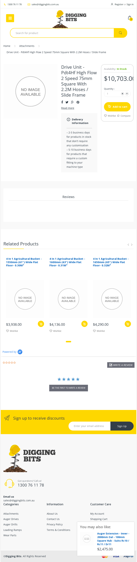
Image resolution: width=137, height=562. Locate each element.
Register (119, 4)
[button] (121, 365)
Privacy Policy (55, 524)
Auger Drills (10, 524)
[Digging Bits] (70, 18)
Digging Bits (13, 556)
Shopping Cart (98, 519)
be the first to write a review (68, 387)
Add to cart (120, 106)
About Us (52, 513)
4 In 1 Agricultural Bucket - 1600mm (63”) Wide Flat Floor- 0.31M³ (67, 262)
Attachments (26, 46)
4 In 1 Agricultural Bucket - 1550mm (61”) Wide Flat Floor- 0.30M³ (24, 262)
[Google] (72, 102)
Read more (67, 108)
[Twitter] (66, 102)
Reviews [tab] (68, 197)
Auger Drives (11, 519)
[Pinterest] (78, 102)
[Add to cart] (41, 324)
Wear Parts (9, 535)
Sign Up (122, 426)
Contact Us (53, 519)
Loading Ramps (12, 530)
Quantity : (109, 88)
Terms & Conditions (58, 530)
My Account (97, 513)
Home (6, 46)
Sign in (130, 4)
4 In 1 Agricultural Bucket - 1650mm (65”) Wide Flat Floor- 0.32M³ (111, 262)
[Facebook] (62, 102)
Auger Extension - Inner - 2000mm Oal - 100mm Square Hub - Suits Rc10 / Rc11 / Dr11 (113, 539)
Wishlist (112, 115)
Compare (125, 115)
